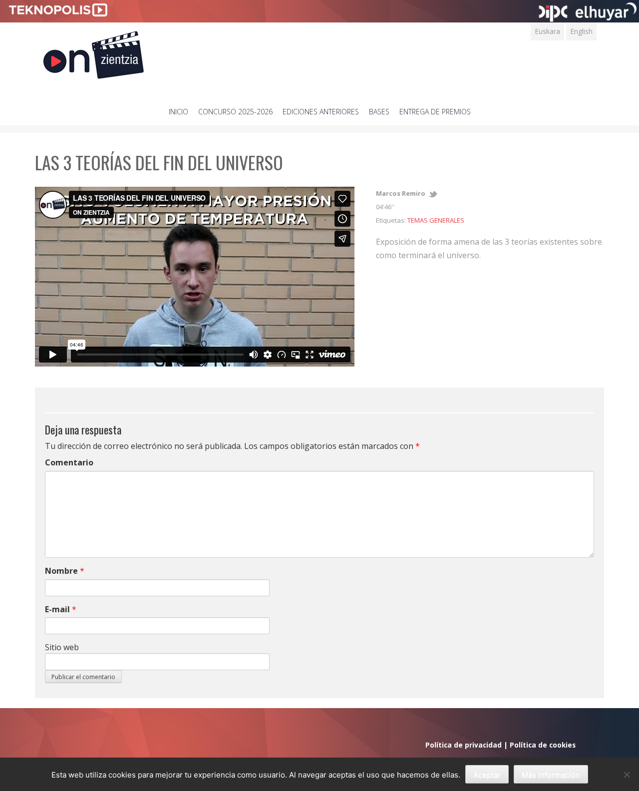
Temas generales (435, 220)
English (581, 31)
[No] (627, 775)
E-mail (57, 609)
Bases (379, 111)
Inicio (178, 111)
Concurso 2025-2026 (235, 111)
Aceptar (487, 775)
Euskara (547, 31)
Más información (551, 775)
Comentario (69, 462)
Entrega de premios (435, 111)
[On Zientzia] (93, 52)
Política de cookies (543, 745)
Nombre (61, 570)
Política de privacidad (463, 745)
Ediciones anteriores (321, 111)
